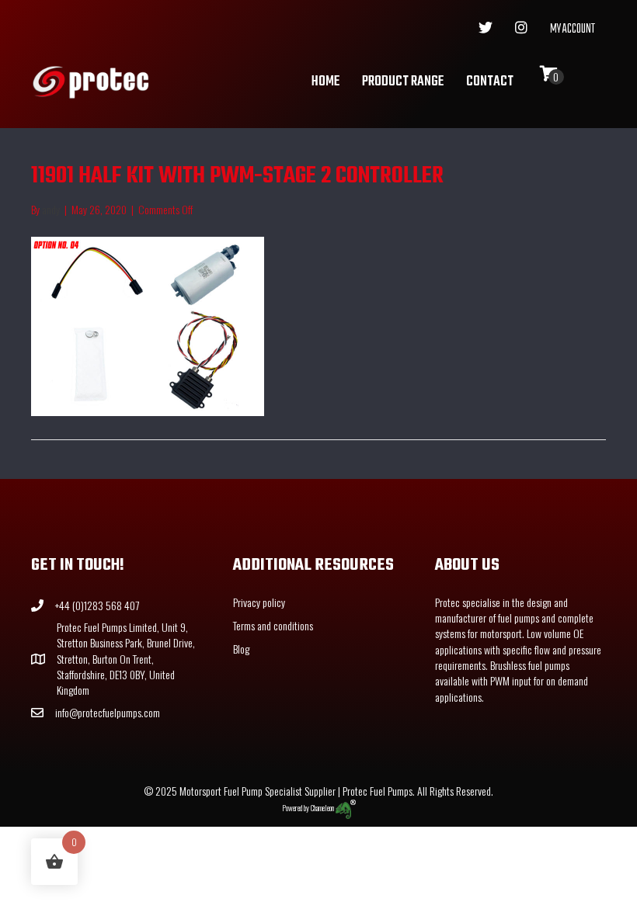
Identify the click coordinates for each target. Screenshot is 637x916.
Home (325, 82)
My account (572, 29)
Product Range (403, 82)
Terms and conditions (273, 625)
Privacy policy (259, 602)
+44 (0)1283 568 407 (97, 605)
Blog (241, 648)
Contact (489, 82)
